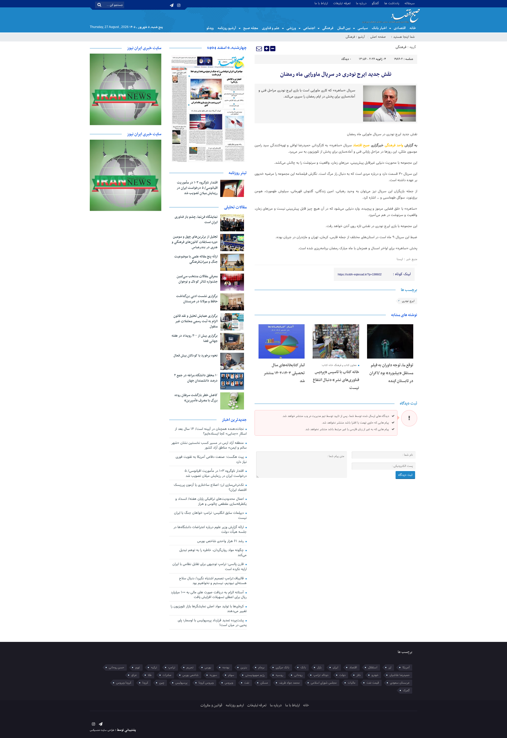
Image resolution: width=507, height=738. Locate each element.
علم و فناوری (270, 28)
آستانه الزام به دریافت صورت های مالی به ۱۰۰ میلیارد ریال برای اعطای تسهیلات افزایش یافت (209, 595)
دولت (342, 675)
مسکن (264, 682)
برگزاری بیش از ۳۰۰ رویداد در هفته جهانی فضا (195, 338)
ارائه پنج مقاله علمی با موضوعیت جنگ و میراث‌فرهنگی (196, 259)
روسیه (279, 675)
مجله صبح (250, 28)
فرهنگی (327, 28)
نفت (246, 682)
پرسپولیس (181, 682)
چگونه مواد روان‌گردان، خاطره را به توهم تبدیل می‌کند (213, 552)
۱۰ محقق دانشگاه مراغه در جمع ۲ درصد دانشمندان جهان (196, 378)
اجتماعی (309, 28)
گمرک (406, 690)
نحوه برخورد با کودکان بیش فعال (195, 356)
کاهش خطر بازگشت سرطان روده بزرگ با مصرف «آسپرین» (196, 397)
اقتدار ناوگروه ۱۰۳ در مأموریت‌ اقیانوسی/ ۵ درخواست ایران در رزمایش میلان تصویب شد (197, 188)
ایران (335, 667)
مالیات (351, 682)
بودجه (225, 667)
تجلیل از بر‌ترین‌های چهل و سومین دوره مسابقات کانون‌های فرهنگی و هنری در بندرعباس (195, 242)
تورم (137, 667)
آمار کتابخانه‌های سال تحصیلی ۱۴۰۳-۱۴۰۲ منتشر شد (284, 373)
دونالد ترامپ (320, 675)
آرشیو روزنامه (227, 28)
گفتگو (375, 3)
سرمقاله (410, 3)
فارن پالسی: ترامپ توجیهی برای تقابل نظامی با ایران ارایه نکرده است (209, 566)
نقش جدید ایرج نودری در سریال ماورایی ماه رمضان (335, 74)
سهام (231, 675)
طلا (150, 675)
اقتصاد (353, 667)
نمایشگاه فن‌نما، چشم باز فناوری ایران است (196, 219)
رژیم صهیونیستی (255, 675)
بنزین (244, 667)
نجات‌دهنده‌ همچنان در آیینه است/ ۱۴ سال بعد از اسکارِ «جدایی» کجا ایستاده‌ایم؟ (211, 431)
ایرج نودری (408, 301)
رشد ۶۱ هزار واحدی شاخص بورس (221, 541)
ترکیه (154, 667)
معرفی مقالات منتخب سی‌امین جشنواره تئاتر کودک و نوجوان (197, 279)
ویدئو (210, 28)
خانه (413, 28)
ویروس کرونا (206, 682)
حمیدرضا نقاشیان (399, 675)
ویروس (229, 682)
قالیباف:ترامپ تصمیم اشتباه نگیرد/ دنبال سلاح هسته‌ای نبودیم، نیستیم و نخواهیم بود (213, 581)
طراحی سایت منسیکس (102, 730)
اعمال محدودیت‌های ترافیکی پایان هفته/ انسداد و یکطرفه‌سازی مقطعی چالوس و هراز (211, 501)
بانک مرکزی (282, 667)
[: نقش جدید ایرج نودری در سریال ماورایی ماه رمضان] (259, 48)
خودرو (375, 675)
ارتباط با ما (321, 3)
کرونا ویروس (123, 682)
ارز (389, 667)
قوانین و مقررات (211, 705)
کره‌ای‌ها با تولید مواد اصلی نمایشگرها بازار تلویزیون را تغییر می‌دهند (209, 609)
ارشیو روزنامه (235, 705)
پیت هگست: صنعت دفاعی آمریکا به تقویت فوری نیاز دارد (211, 459)
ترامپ (171, 667)
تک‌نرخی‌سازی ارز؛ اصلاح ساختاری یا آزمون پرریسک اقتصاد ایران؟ (210, 487)
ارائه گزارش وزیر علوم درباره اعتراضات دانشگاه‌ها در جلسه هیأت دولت (210, 529)
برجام (261, 667)
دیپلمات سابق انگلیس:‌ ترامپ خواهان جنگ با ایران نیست (210, 515)
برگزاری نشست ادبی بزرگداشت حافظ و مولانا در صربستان (197, 298)
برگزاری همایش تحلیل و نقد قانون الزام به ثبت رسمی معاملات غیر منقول (195, 321)
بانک (303, 667)
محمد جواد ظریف (289, 682)
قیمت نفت (373, 682)
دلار (358, 675)
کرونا (145, 682)
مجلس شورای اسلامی (324, 682)
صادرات (167, 675)
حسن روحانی (116, 667)
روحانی (298, 675)
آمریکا (406, 667)
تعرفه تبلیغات (342, 3)
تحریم (190, 667)
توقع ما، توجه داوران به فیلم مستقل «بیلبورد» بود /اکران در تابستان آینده (391, 373)
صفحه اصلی (378, 37)
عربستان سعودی (400, 682)
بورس (208, 667)
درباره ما (361, 3)
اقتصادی (400, 28)
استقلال (372, 667)
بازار (319, 667)
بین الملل (343, 28)
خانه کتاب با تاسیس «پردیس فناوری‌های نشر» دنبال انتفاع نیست (336, 380)
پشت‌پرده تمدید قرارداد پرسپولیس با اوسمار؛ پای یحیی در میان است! (212, 623)
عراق (134, 675)
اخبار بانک (379, 28)
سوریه (213, 675)
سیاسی (363, 28)
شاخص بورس (190, 675)
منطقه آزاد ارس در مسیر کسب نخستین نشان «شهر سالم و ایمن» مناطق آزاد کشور (209, 445)
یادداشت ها (391, 3)
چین (161, 682)
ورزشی (291, 28)
